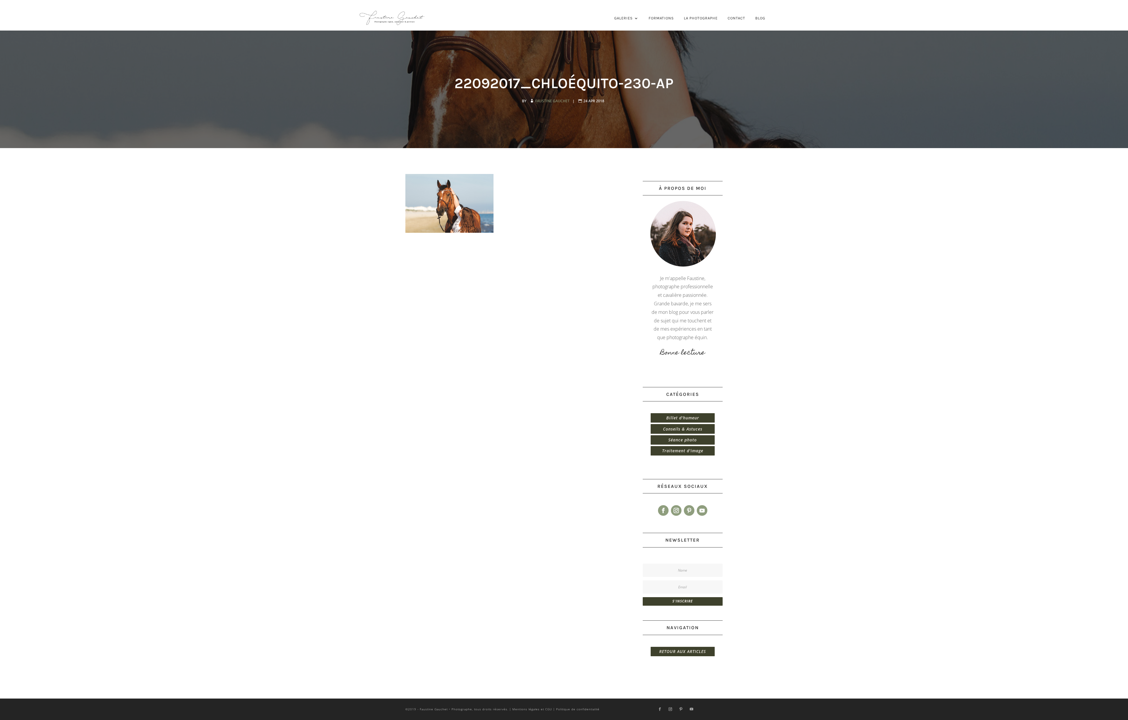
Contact (736, 18)
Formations (661, 18)
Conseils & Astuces (682, 429)
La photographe (701, 18)
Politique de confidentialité (578, 709)
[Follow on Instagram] (676, 510)
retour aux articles (682, 651)
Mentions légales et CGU (532, 709)
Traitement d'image (682, 450)
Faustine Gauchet (553, 100)
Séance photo (682, 440)
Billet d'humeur (682, 418)
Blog (760, 18)
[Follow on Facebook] (663, 510)
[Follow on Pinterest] (689, 510)
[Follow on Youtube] (702, 510)
